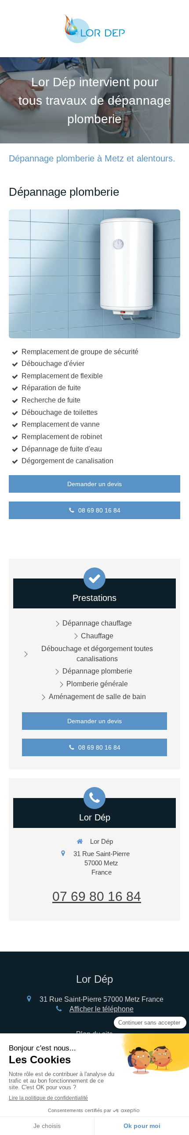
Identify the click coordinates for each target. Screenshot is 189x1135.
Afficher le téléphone (101, 1009)
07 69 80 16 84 (96, 896)
